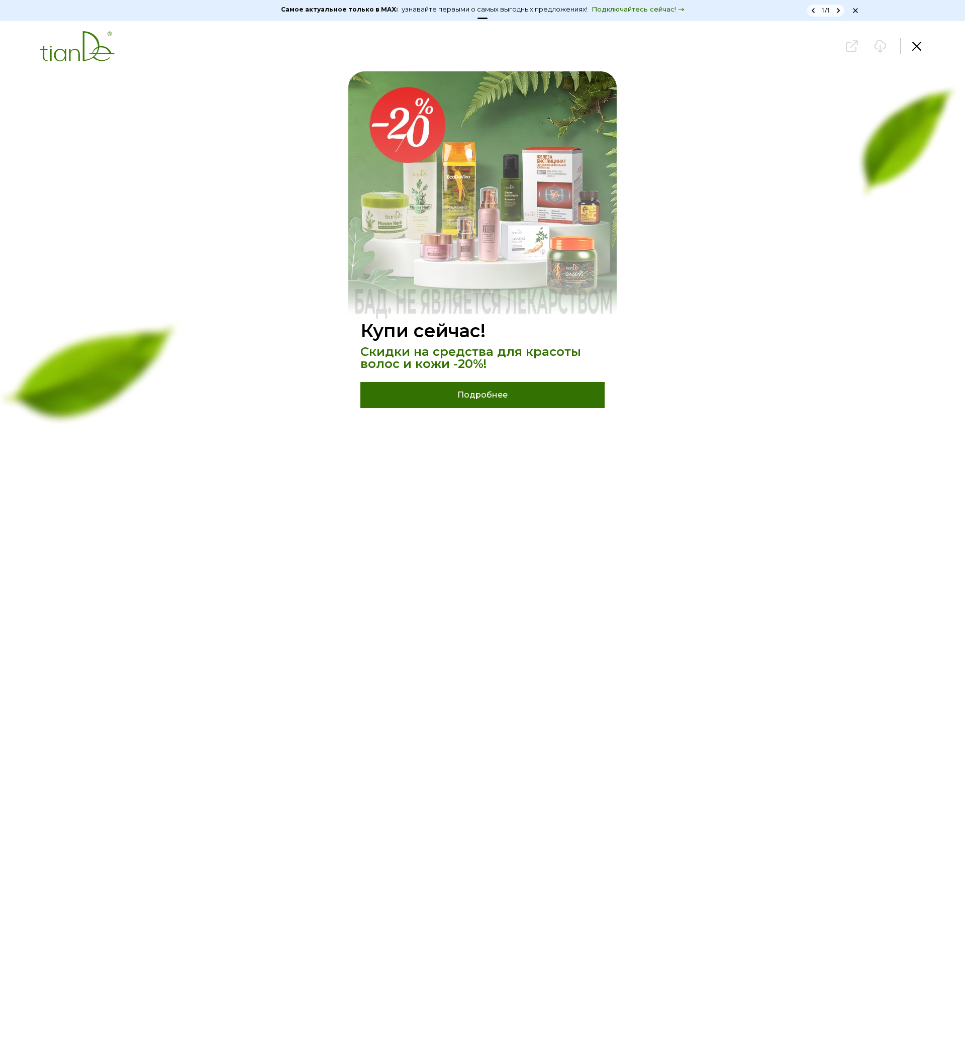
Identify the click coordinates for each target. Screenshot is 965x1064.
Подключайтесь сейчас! (634, 9)
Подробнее (482, 395)
